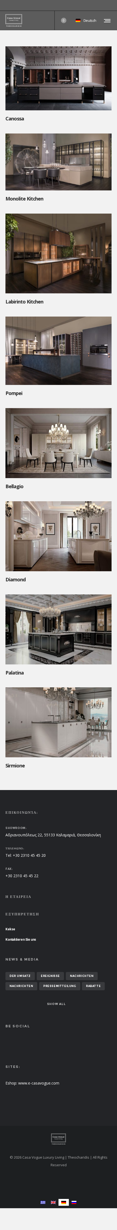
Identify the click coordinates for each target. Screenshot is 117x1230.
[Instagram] (111, 5)
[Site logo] (13, 20)
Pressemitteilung (59, 986)
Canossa (14, 118)
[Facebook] (108, 5)
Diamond (15, 579)
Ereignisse (50, 976)
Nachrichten (82, 976)
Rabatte (93, 986)
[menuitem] (43, 1202)
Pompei (13, 393)
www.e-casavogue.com (38, 1083)
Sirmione (15, 765)
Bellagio (14, 486)
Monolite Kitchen (24, 198)
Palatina (14, 672)
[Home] (58, 1139)
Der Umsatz (20, 976)
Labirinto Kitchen (24, 301)
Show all (56, 1004)
